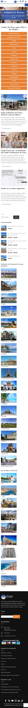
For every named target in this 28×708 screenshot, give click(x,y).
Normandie (14, 73)
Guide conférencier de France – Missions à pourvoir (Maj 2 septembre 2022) (12, 115)
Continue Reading (6, 128)
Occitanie (14, 80)
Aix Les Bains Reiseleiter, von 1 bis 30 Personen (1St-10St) (16, 234)
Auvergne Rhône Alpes (14, 33)
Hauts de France (14, 59)
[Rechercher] (26, 5)
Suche (3, 212)
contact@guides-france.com (10, 636)
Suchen (3, 611)
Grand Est (14, 51)
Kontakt (2, 664)
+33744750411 (7, 633)
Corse (14, 48)
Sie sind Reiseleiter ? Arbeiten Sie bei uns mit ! (11, 689)
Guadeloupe (14, 55)
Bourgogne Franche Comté (14, 37)
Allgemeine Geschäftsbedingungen (8, 666)
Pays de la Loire (14, 84)
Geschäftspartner (5, 684)
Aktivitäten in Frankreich (6, 652)
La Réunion (14, 70)
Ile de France (14, 62)
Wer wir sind (3, 661)
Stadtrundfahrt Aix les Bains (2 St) (15, 226)
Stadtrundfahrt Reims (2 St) (14, 256)
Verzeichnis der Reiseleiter (6, 655)
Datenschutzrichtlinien (5, 672)
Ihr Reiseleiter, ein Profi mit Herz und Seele (10, 686)
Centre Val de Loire (14, 44)
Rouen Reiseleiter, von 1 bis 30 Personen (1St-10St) (17, 249)
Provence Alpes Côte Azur (14, 88)
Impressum (3, 669)
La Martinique (14, 66)
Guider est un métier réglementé (13, 188)
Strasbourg (3, 573)
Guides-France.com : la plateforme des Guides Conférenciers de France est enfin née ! (14, 153)
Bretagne (14, 40)
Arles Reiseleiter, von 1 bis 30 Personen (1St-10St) (17, 241)
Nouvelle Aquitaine (14, 77)
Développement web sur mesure (11, 705)
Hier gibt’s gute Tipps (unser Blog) (8, 658)
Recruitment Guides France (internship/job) (10, 675)
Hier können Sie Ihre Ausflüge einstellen (9, 692)
